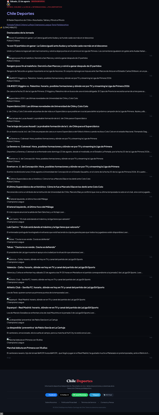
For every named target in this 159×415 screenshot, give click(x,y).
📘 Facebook (51, 395)
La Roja (30, 24)
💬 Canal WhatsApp (79, 395)
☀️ (9, 4)
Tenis (54, 24)
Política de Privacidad (69, 402)
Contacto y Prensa (107, 402)
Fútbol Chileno (20, 24)
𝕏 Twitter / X (64, 395)
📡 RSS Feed (108, 395)
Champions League (42, 24)
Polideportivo (63, 24)
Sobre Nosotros (51, 402)
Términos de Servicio (88, 402)
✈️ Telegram (95, 395)
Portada (10, 24)
